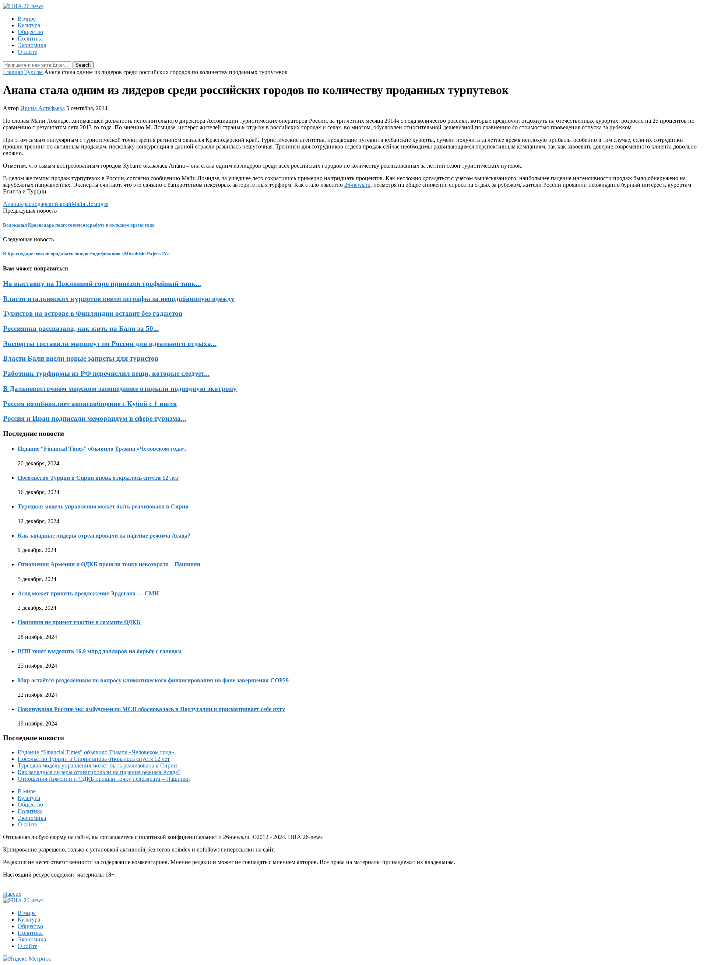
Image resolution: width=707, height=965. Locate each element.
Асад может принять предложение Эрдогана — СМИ (88, 593)
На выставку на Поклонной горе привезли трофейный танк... (102, 283)
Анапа (11, 204)
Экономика (32, 45)
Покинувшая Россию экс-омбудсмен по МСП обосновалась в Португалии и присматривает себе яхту (151, 709)
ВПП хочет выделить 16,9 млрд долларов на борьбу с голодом (100, 651)
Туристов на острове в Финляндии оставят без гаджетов (92, 313)
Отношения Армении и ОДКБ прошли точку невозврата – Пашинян (109, 564)
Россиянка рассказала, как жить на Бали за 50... (81, 328)
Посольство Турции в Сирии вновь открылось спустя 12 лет (98, 478)
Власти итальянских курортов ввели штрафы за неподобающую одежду (119, 299)
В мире (27, 18)
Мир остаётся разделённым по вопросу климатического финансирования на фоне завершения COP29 (153, 680)
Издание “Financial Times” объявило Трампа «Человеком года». (102, 448)
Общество (30, 32)
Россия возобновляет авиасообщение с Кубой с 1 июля (90, 404)
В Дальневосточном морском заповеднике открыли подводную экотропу (120, 388)
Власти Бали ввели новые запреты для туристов (80, 358)
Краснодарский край (45, 204)
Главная (13, 72)
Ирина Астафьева (42, 108)
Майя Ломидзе (89, 204)
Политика (30, 38)
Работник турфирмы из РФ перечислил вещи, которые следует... (106, 373)
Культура (29, 25)
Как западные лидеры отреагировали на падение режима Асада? (104, 535)
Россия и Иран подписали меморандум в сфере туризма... (94, 418)
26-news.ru (357, 185)
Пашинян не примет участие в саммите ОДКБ (79, 622)
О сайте (27, 52)
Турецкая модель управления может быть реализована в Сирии (103, 506)
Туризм (33, 72)
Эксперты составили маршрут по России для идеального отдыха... (110, 343)
